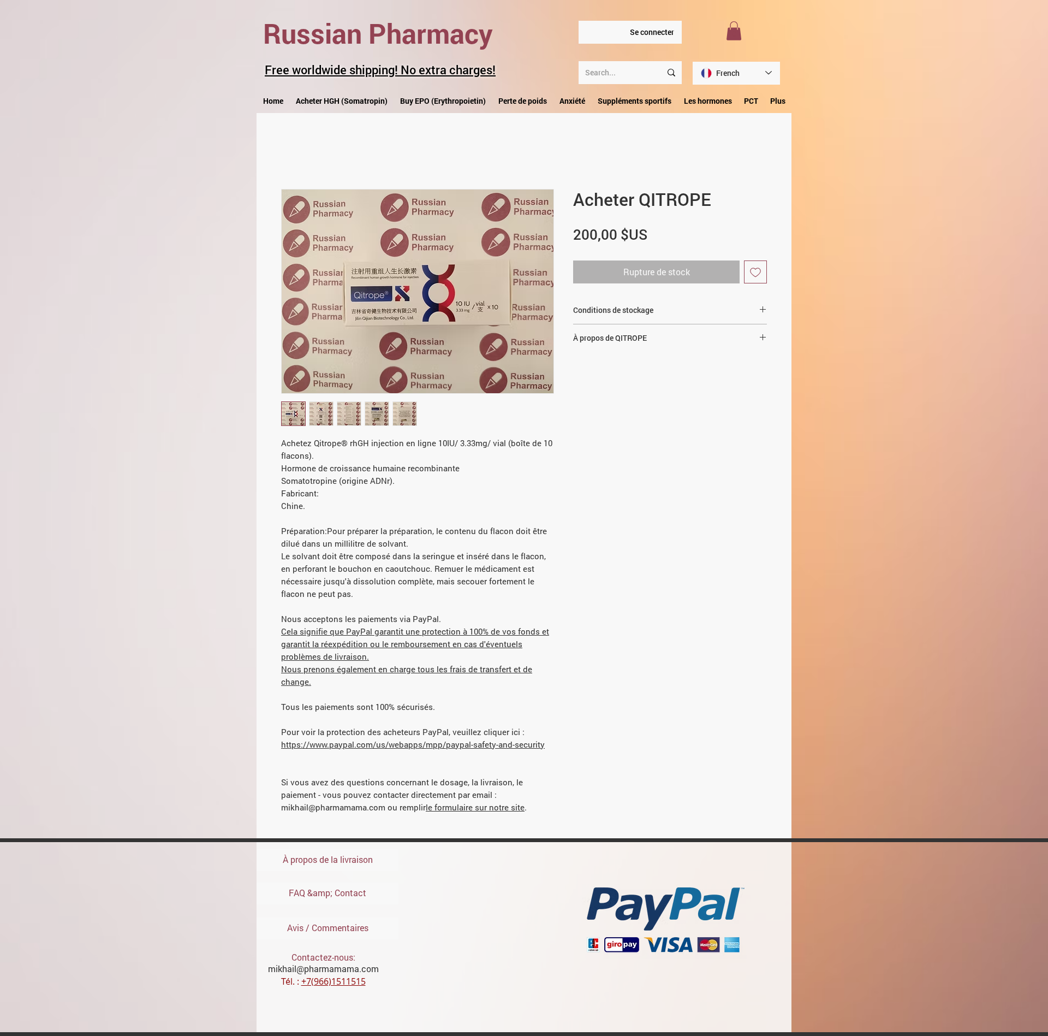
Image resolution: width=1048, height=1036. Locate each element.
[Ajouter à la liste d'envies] (755, 274)
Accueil (295, 152)
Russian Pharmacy (378, 33)
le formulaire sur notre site (475, 809)
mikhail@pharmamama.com (323, 971)
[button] (734, 30)
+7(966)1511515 (333, 984)
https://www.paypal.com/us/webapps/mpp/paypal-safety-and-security (413, 747)
